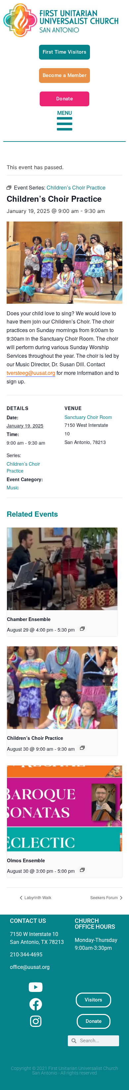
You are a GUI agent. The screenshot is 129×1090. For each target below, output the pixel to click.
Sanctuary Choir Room (88, 417)
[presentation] (62, 569)
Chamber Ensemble (29, 619)
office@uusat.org (30, 967)
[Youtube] (35, 987)
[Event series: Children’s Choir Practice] (82, 748)
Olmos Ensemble (26, 860)
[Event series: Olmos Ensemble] (82, 870)
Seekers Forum (104, 897)
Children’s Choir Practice (23, 467)
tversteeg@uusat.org (31, 372)
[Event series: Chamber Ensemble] (82, 629)
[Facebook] (35, 1004)
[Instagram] (35, 1021)
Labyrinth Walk (37, 897)
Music (13, 487)
